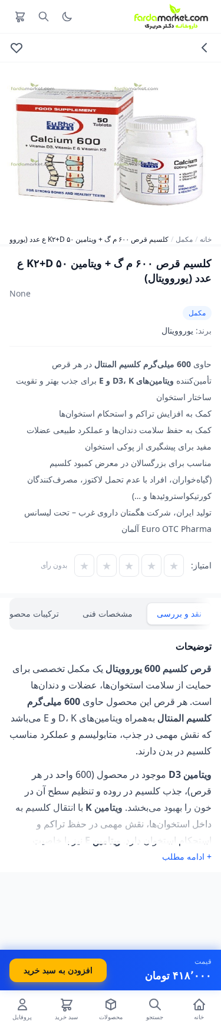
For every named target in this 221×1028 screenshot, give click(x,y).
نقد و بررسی (179, 613)
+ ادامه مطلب (187, 856)
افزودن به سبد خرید (58, 970)
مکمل (184, 239)
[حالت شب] (67, 16)
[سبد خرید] (20, 16)
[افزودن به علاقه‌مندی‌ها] (16, 48)
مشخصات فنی (108, 613)
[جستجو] (43, 16)
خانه (206, 239)
